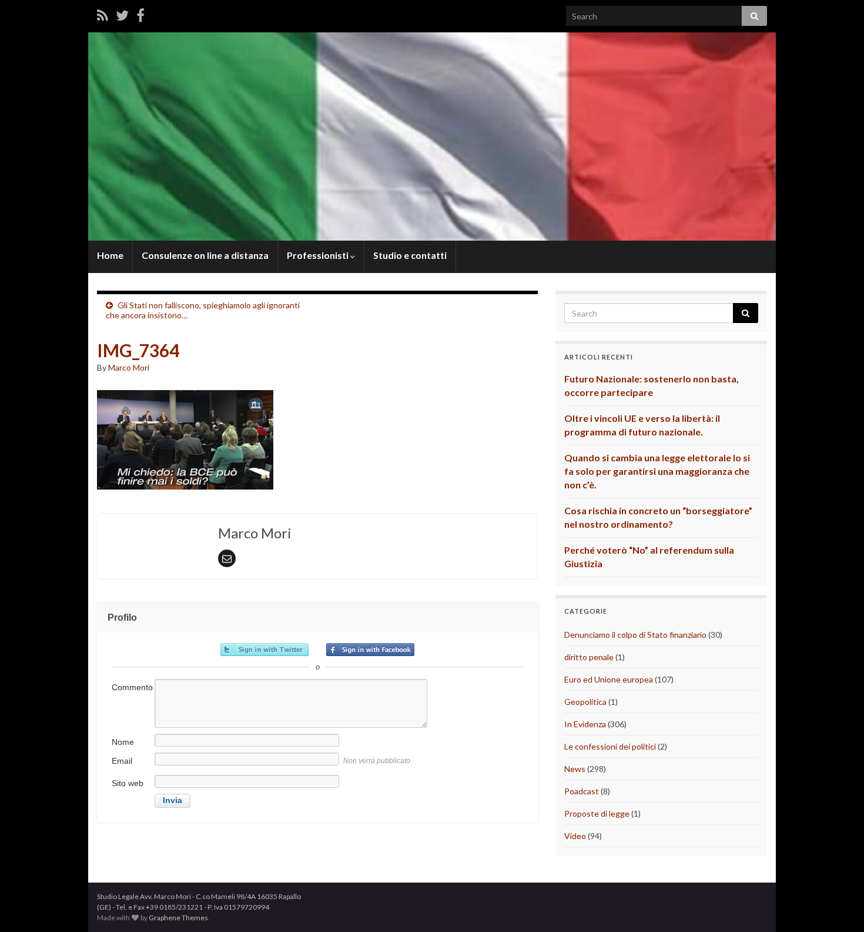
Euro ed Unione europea (608, 679)
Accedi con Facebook (370, 649)
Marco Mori (128, 367)
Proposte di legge (596, 813)
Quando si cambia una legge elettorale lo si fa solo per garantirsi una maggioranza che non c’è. (657, 471)
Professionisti (318, 255)
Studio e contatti (410, 255)
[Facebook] (140, 15)
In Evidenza (585, 724)
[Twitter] (122, 15)
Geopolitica (585, 702)
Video (575, 836)
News (574, 769)
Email (122, 760)
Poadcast (581, 791)
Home (110, 255)
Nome (123, 742)
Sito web (127, 783)
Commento (132, 687)
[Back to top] (837, 905)
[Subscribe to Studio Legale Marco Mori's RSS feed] (102, 15)
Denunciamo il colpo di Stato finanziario (635, 635)
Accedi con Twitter (264, 649)
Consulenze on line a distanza (205, 255)
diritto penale (589, 657)
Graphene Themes (178, 917)
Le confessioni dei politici (610, 746)
